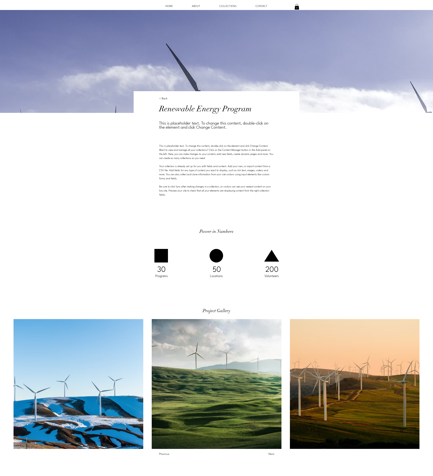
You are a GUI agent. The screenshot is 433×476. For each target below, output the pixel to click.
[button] (296, 6)
